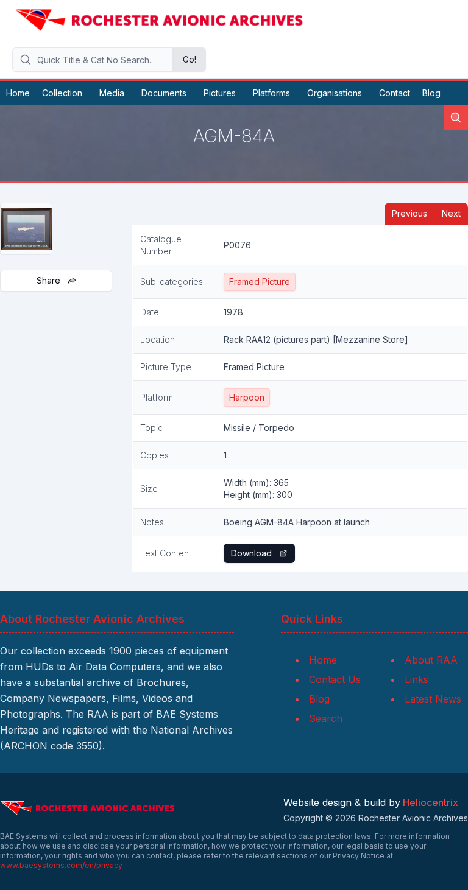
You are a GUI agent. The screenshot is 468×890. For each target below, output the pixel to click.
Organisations (334, 93)
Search (325, 718)
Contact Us (335, 679)
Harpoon (246, 397)
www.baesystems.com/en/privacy (61, 865)
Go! (189, 59)
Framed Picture (259, 281)
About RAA (431, 660)
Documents (163, 93)
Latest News (433, 699)
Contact (394, 93)
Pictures (220, 93)
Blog (431, 93)
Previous (409, 213)
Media (111, 93)
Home (18, 93)
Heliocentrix (430, 802)
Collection (62, 93)
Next (451, 213)
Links (416, 679)
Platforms (271, 93)
